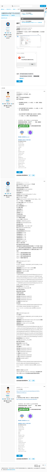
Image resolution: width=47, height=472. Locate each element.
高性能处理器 (36, 76)
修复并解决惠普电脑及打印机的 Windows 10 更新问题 (32, 22)
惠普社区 (2, 9)
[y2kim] (8, 93)
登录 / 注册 (43, 6)
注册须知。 (14, 469)
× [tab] (43, 9)
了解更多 (13, 15)
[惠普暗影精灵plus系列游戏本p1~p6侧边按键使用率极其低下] (7, 18)
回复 (19, 81)
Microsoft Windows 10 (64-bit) (26, 76)
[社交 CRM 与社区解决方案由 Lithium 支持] (37, 465)
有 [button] (29, 175)
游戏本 (14, 9)
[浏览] (2, 6)
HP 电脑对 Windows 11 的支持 (27, 14)
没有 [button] (33, 175)
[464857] (8, 24)
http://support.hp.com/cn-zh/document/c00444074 (26, 399)
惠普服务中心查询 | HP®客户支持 (24, 139)
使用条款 (9, 469)
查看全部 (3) (22, 78)
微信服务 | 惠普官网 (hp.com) (23, 136)
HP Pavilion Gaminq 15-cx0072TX (26, 73)
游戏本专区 (8, 9)
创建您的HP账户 (5, 15)
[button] (28, 40)
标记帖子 (8, 38)
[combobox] (22, 6)
